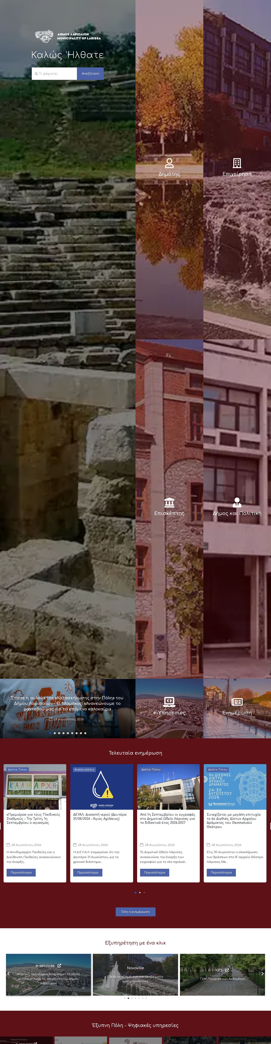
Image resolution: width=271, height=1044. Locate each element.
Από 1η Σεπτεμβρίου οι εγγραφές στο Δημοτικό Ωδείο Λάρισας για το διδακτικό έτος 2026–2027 (167, 819)
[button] (50, 733)
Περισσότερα (21, 872)
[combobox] (54, 73)
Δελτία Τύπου (17, 769)
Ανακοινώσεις (84, 769)
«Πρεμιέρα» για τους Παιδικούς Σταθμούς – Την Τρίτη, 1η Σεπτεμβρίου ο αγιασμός (33, 819)
